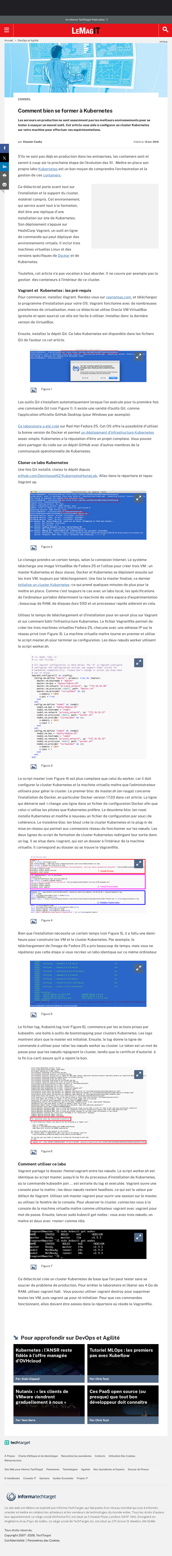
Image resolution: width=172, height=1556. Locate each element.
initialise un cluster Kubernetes (43, 585)
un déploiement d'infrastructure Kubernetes (117, 432)
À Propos (9, 1456)
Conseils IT (29, 1478)
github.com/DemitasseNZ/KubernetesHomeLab (57, 476)
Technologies (70, 1469)
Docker (64, 255)
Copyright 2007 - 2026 (19, 1535)
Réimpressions (13, 1460)
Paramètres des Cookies (44, 1540)
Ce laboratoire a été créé (38, 426)
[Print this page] (4, 175)
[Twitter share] (4, 157)
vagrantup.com (118, 297)
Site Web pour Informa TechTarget (23, 1469)
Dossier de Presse (138, 1469)
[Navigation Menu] (6, 30)
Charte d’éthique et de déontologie (38, 1456)
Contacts (100, 1456)
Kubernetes (48, 169)
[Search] (165, 30)
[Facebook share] (4, 148)
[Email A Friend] (4, 185)
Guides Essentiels (63, 1478)
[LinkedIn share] (4, 166)
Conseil (24, 99)
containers (51, 175)
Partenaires (52, 1469)
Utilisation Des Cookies (122, 1456)
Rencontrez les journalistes (76, 1456)
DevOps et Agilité (28, 40)
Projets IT (82, 1478)
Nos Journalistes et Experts (109, 1469)
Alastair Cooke (32, 141)
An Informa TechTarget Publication (85, 19)
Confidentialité (14, 1540)
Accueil (8, 40)
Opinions (44, 1478)
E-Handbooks (12, 1478)
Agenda (85, 1469)
